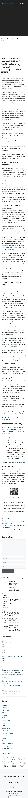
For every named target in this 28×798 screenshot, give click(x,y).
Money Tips (4, 72)
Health (4, 723)
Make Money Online (7, 733)
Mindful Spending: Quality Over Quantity (15, 589)
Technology (5, 746)
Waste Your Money (7, 523)
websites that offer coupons (10, 344)
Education (5, 713)
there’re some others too (14, 431)
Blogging (4, 705)
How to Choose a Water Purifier (13, 584)
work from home (7, 748)
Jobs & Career (6, 728)
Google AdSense (6, 720)
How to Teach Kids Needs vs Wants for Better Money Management (15, 601)
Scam (3, 741)
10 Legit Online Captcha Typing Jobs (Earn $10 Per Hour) (15, 629)
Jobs (3, 725)
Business (4, 707)
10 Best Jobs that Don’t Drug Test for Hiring (14, 614)
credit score (12, 386)
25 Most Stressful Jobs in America (14, 621)
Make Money (5, 730)
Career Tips (5, 710)
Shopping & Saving (7, 743)
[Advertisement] (14, 22)
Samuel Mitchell (5, 70)
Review (4, 738)
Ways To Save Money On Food (16, 462)
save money (20, 521)
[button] (17, 3)
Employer (4, 715)
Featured (4, 718)
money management (10, 521)
